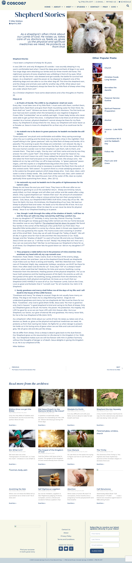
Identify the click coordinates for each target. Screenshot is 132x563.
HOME (47, 7)
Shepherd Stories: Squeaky (109, 409)
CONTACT (94, 7)
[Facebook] (61, 549)
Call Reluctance (104, 489)
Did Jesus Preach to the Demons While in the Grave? (51, 410)
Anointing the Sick (17, 489)
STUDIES (81, 7)
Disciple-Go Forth (75, 409)
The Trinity (101, 450)
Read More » (12, 425)
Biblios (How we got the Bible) (20, 410)
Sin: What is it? (16, 450)
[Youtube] (66, 549)
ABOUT (57, 7)
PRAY (105, 7)
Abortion (71, 489)
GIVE (113, 7)
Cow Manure (73, 450)
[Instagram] (71, 549)
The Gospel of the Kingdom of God (50, 451)
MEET (68, 7)
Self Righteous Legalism (49, 489)
